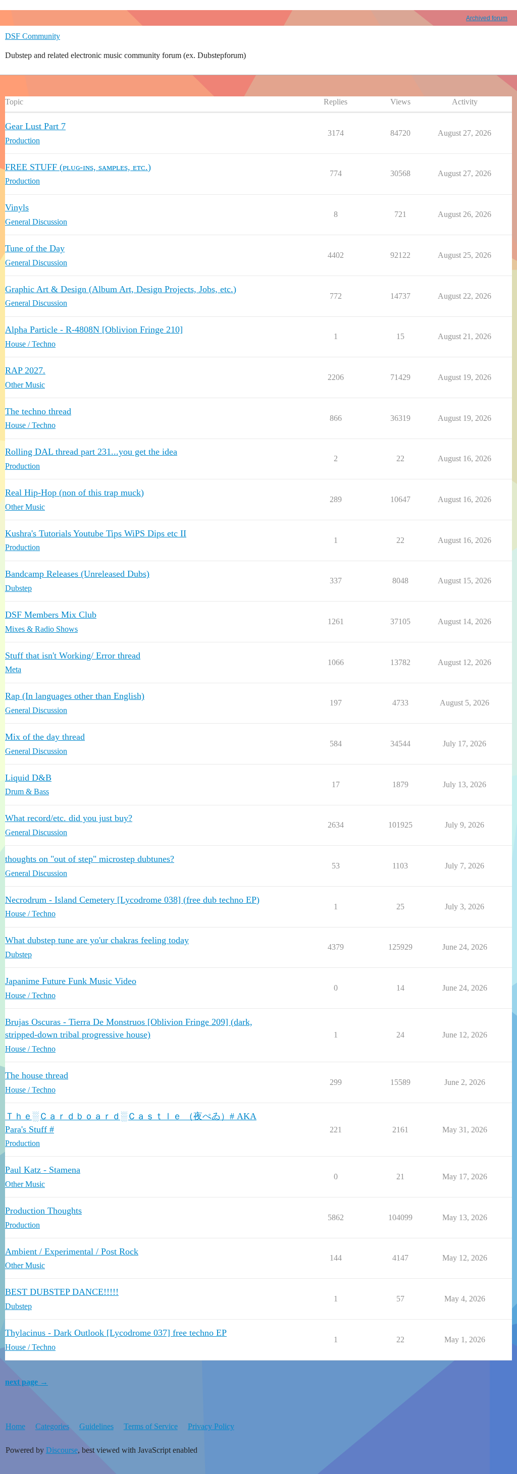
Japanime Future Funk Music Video (70, 981)
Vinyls (17, 207)
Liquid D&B (28, 778)
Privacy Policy (211, 1426)
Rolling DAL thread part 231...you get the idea (91, 452)
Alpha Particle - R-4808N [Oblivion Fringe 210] (94, 329)
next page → (26, 1382)
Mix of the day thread (45, 737)
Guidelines (96, 1426)
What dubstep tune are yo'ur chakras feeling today (97, 940)
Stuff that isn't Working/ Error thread (72, 655)
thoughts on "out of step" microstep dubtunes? (89, 859)
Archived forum (486, 18)
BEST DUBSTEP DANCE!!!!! (62, 1292)
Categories (52, 1426)
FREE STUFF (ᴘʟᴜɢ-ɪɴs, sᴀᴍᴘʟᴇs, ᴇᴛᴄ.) (78, 167)
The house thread (36, 1075)
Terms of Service (151, 1426)
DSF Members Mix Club (50, 615)
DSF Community (32, 36)
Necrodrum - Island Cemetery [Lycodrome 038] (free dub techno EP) (132, 900)
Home (15, 1426)
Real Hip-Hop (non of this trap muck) (74, 492)
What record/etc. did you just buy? (68, 818)
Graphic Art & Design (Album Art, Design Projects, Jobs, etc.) (120, 289)
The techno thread (38, 411)
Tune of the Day (35, 248)
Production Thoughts (43, 1211)
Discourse (62, 1450)
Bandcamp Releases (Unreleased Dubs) (77, 574)
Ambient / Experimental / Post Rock (71, 1251)
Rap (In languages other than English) (74, 696)
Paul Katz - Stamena (42, 1170)
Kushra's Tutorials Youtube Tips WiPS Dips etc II (95, 533)
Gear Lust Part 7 (35, 126)
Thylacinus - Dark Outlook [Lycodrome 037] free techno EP (116, 1333)
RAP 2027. (25, 370)
